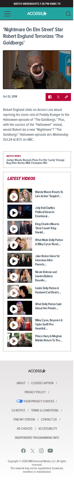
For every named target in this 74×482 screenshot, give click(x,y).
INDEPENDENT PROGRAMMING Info (37, 438)
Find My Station (24, 420)
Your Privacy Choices (38, 401)
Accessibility (47, 429)
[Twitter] (32, 450)
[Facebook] (23, 450)
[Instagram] (41, 450)
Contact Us (49, 420)
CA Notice (18, 411)
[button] (6, 14)
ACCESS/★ (37, 13)
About (21, 383)
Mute (18, 83)
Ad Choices (24, 429)
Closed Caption (42, 383)
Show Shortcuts (50, 83)
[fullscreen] (63, 83)
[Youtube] (50, 450)
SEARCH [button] (68, 14)
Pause (11, 83)
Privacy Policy (35, 392)
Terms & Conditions (45, 411)
